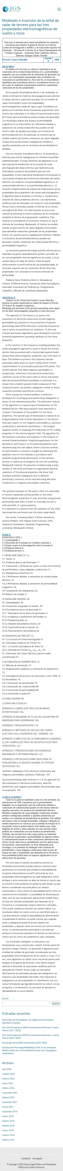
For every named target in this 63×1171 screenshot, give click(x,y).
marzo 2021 (7, 1106)
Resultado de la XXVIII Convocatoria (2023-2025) (24, 1042)
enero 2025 (7, 1083)
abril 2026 (6, 1069)
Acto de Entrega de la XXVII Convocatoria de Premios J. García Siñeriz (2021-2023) (30, 1029)
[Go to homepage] (11, 9)
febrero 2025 (8, 1078)
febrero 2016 (8, 1135)
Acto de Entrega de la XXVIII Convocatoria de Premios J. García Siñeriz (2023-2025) (30, 1037)
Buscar (5, 998)
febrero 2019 (8, 1121)
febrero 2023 (8, 1097)
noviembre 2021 (9, 1102)
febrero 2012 (8, 1139)
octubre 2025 (8, 1073)
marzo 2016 (7, 1130)
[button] (59, 9)
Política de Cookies (27, 1167)
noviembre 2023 (9, 1092)
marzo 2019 (7, 1116)
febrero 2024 (8, 1088)
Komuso (41, 1167)
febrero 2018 (8, 1125)
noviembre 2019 (9, 1111)
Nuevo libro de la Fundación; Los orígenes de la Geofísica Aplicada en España (28, 1021)
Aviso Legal (29, 1164)
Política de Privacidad (45, 1164)
